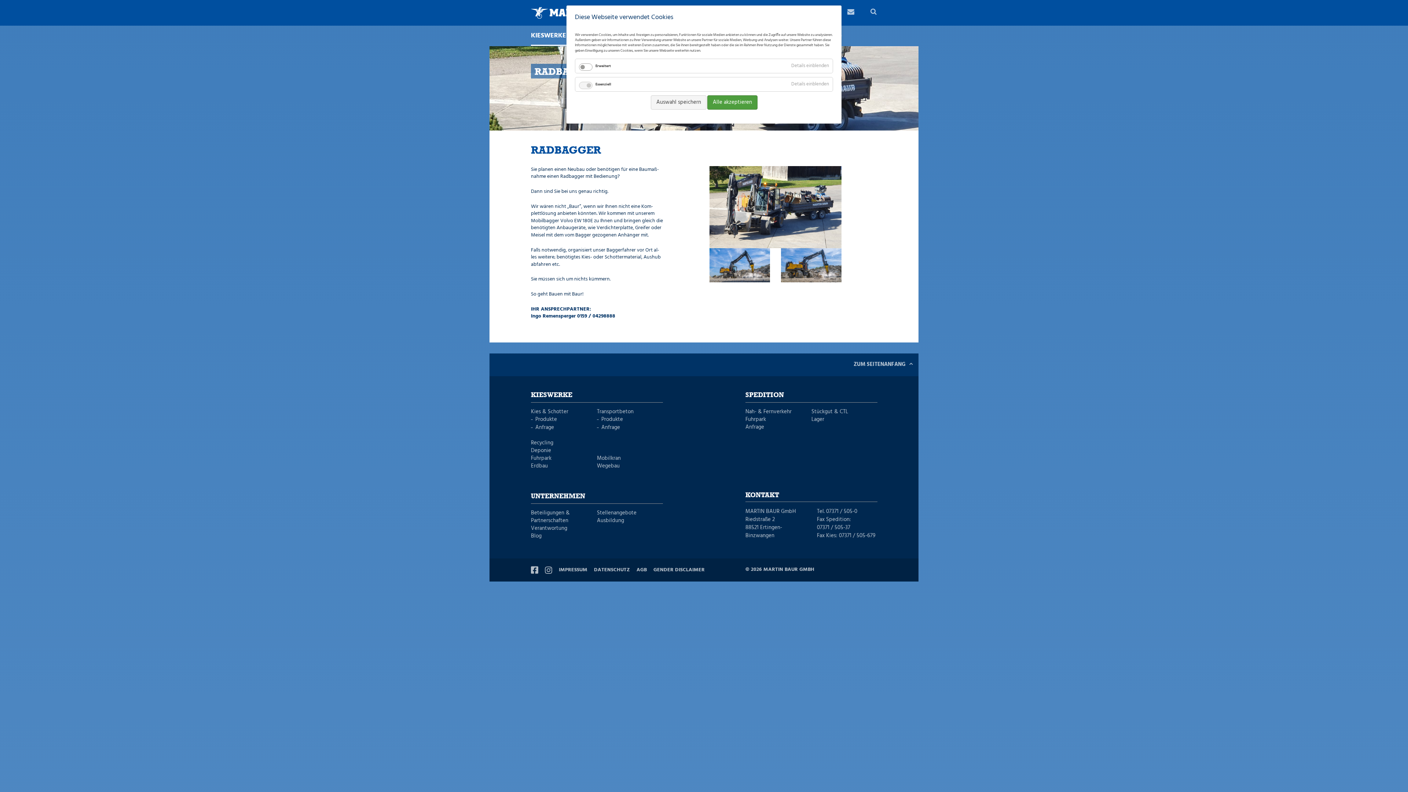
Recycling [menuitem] (542, 443)
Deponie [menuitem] (541, 451)
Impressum (573, 570)
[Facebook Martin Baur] (534, 570)
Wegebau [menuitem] (608, 466)
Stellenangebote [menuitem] (617, 513)
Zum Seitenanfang (880, 364)
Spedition (764, 395)
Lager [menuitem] (817, 419)
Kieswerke (551, 395)
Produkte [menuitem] (546, 419)
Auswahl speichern (678, 102)
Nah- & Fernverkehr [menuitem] (768, 412)
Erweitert (603, 66)
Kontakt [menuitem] (850, 12)
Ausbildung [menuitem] (610, 521)
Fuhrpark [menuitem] (541, 458)
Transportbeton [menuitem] (615, 412)
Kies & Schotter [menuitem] (549, 412)
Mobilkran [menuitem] (609, 458)
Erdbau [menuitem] (539, 466)
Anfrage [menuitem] (544, 428)
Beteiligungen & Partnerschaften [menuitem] (550, 517)
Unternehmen (558, 496)
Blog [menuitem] (536, 536)
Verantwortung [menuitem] (549, 528)
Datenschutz (612, 570)
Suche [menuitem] (874, 12)
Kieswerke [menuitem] (548, 36)
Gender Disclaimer (679, 570)
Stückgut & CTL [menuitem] (829, 412)
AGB (642, 570)
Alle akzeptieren (732, 102)
